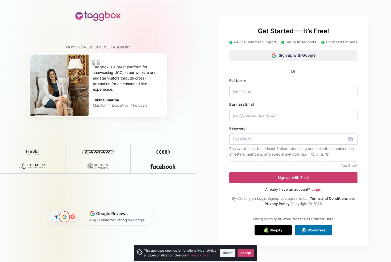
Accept (245, 253)
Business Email (241, 104)
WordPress (316, 230)
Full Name (237, 80)
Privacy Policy (277, 204)
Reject (227, 253)
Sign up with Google (297, 55)
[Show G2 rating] (72, 216)
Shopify (276, 230)
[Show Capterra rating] (55, 216)
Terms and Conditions (329, 198)
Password (237, 128)
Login (316, 189)
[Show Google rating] (64, 216)
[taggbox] (97, 16)
